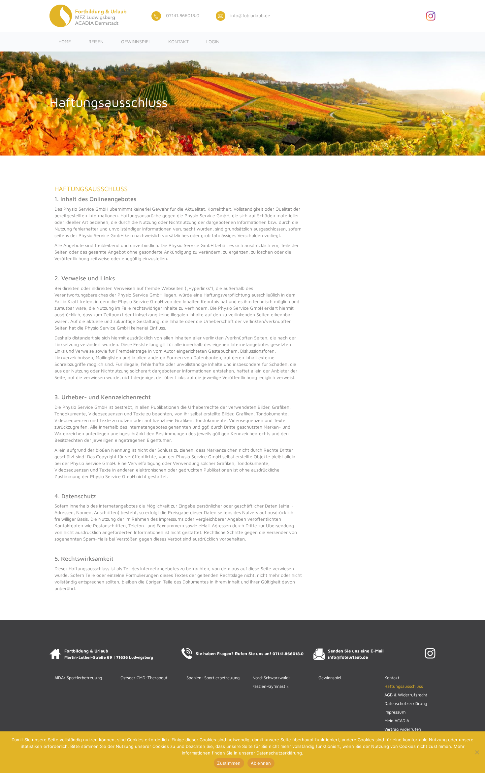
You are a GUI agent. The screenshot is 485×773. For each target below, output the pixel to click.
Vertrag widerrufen (402, 729)
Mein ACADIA (396, 720)
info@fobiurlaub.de (250, 15)
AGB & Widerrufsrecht (405, 694)
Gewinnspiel (136, 41)
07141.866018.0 (182, 15)
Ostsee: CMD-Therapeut (144, 677)
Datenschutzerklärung (405, 703)
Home (64, 41)
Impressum (394, 712)
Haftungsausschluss (403, 686)
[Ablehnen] (476, 752)
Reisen (96, 41)
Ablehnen (261, 763)
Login (212, 41)
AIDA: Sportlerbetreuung (78, 677)
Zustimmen (229, 763)
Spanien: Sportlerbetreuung (213, 677)
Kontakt (178, 41)
